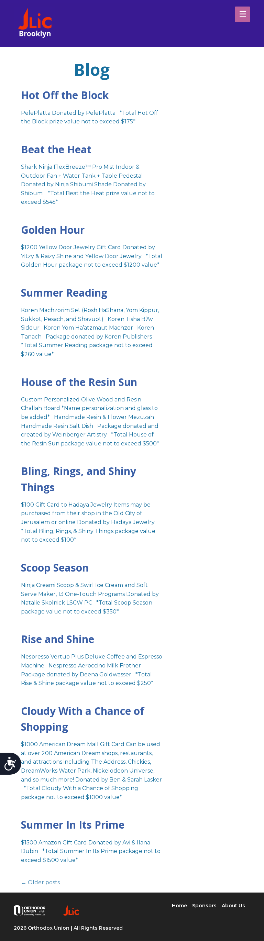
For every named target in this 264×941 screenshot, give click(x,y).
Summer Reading (64, 293)
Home (179, 906)
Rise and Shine (57, 639)
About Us (233, 906)
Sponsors (204, 906)
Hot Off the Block (65, 95)
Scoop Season (55, 568)
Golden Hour (53, 230)
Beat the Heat (56, 149)
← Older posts (40, 882)
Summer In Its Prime (72, 825)
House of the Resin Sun (79, 382)
